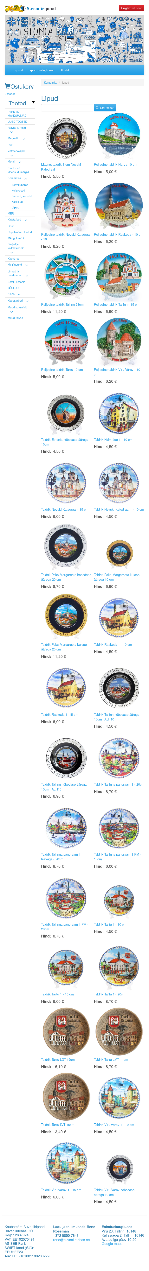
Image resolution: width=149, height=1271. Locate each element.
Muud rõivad (15, 318)
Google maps (112, 1243)
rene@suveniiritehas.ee (71, 1239)
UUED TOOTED (17, 121)
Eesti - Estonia (16, 282)
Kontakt (65, 70)
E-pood (18, 70)
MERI (11, 213)
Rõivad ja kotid (17, 128)
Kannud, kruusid (22, 196)
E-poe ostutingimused (42, 70)
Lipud (15, 207)
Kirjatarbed (14, 219)
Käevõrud (14, 258)
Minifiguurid (15, 264)
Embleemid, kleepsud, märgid (18, 170)
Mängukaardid (16, 238)
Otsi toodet (106, 108)
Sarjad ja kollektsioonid (16, 246)
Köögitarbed (15, 300)
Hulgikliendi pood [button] (131, 8)
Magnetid (13, 138)
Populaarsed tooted (20, 232)
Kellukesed (18, 190)
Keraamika (14, 178)
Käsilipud (17, 202)
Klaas (11, 294)
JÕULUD (13, 288)
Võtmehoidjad (16, 151)
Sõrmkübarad (20, 185)
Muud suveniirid (17, 307)
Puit (10, 145)
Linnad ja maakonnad (15, 273)
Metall (11, 161)
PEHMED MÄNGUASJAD (17, 113)
